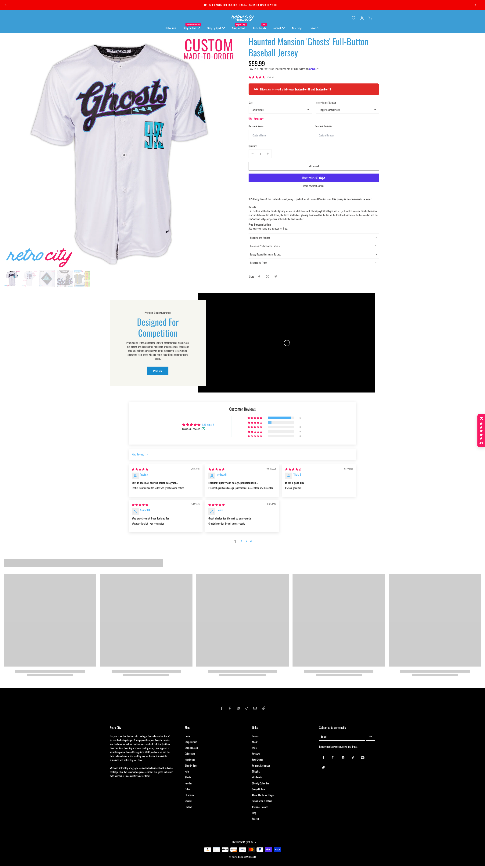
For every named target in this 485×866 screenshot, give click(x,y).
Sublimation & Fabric (262, 801)
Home (187, 736)
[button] (257, 77)
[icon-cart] (370, 17)
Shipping (256, 771)
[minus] (252, 154)
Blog (254, 813)
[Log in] (362, 17)
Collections (190, 753)
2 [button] (241, 541)
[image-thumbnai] (12, 278)
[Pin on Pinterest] (276, 276)
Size (251, 102)
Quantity (253, 146)
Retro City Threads (247, 857)
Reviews (188, 801)
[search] (353, 17)
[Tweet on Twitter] (267, 276)
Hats (187, 771)
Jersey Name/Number (326, 102)
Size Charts (257, 759)
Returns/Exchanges (261, 765)
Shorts (188, 777)
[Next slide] (474, 5)
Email (323, 736)
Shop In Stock (191, 747)
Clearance (189, 795)
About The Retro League (263, 795)
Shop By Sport (191, 765)
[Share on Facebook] (259, 276)
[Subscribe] (370, 737)
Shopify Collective (260, 783)
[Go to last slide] (7, 5)
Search (255, 818)
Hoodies (188, 783)
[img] (140, 469)
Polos (187, 789)
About (254, 742)
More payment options (313, 186)
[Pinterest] (230, 708)
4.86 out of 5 (208, 425)
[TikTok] (246, 708)
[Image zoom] (120, 152)
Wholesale (257, 777)
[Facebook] (221, 708)
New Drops (190, 759)
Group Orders (258, 789)
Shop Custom (191, 742)
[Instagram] (238, 708)
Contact (188, 807)
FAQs (254, 747)
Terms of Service (260, 807)
